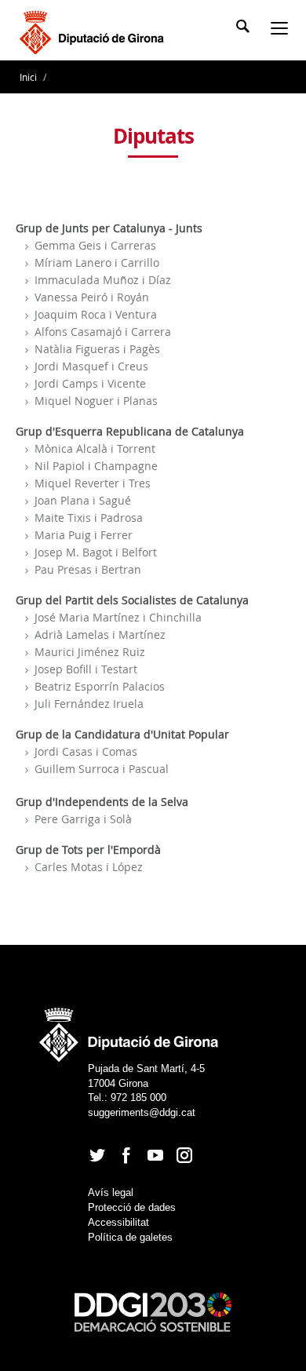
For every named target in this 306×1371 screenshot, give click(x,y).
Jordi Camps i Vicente (90, 383)
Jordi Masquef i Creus (91, 366)
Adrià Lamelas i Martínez (100, 634)
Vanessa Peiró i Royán (92, 297)
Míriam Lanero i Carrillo (97, 262)
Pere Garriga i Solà (83, 818)
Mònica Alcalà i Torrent (95, 448)
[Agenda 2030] (153, 1312)
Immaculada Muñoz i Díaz (103, 279)
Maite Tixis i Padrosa (89, 517)
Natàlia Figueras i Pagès (97, 348)
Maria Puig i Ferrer (84, 534)
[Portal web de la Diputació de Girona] (129, 1030)
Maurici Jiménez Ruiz (90, 651)
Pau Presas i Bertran (88, 569)
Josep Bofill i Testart (86, 669)
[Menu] (282, 30)
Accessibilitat (118, 1222)
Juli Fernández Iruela (89, 703)
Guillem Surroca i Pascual (102, 768)
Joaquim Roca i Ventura (96, 314)
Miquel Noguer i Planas (96, 400)
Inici (29, 77)
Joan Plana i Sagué (83, 500)
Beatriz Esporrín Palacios (100, 686)
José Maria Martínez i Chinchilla (118, 617)
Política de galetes (130, 1237)
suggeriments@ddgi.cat (141, 1112)
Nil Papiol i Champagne (96, 465)
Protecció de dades (132, 1207)
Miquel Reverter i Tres (93, 483)
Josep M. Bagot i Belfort (96, 552)
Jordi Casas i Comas (86, 751)
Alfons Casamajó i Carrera (103, 331)
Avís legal (110, 1192)
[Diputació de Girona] (94, 30)
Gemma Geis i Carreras (95, 245)
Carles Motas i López (89, 866)
